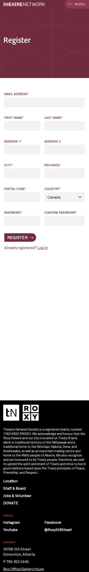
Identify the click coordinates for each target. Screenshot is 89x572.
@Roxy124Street (58, 529)
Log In (43, 247)
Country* (52, 188)
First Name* (13, 117)
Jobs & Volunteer (17, 495)
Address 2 (52, 141)
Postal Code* (15, 188)
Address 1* (13, 141)
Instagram (11, 522)
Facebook (52, 522)
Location (10, 481)
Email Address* (16, 94)
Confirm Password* (60, 212)
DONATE (10, 503)
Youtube (10, 529)
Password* (13, 212)
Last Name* (53, 117)
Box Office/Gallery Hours (23, 569)
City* (8, 165)
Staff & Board (14, 488)
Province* (52, 165)
